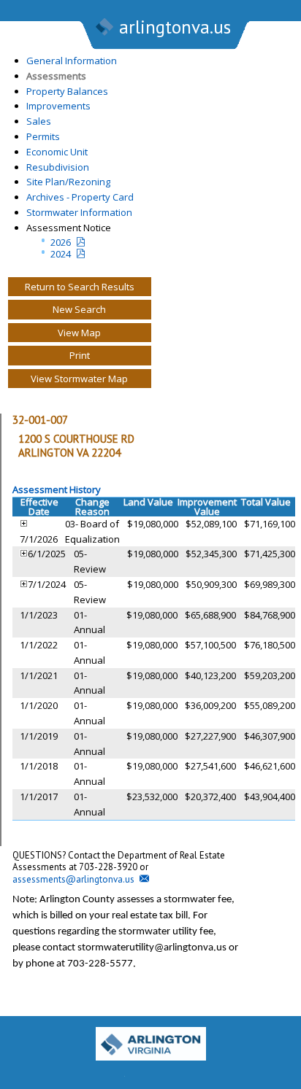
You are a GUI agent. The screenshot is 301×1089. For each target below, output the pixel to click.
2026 (60, 242)
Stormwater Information (79, 212)
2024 (60, 253)
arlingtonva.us (175, 27)
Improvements (58, 105)
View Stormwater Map (79, 378)
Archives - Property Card (80, 197)
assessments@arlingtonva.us (73, 879)
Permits (43, 136)
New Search (79, 309)
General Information (71, 60)
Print (79, 355)
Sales (38, 121)
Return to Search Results (79, 286)
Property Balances (67, 91)
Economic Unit (57, 151)
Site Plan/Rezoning (68, 181)
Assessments (56, 75)
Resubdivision (57, 167)
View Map (79, 332)
